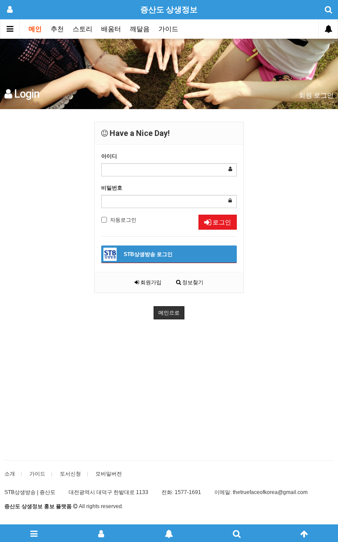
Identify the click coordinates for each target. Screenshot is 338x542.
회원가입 (150, 282)
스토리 (82, 29)
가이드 (168, 29)
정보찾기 (192, 282)
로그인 (221, 222)
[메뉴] (34, 533)
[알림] (169, 533)
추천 (57, 29)
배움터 (111, 29)
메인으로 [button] (169, 313)
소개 (9, 474)
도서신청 (70, 474)
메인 (35, 29)
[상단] (304, 533)
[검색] (237, 533)
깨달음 (140, 29)
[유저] (102, 533)
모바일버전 (109, 474)
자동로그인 (123, 220)
